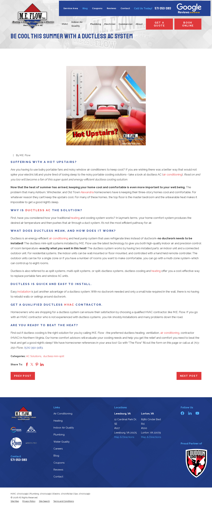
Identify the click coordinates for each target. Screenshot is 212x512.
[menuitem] (15, 501)
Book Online (188, 24)
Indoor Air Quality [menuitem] (77, 24)
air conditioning (172, 174)
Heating (58, 420)
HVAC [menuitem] (65, 24)
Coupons (97, 8)
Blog (85, 8)
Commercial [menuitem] (125, 24)
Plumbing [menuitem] (95, 24)
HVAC (69, 304)
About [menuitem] (139, 24)
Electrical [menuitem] (109, 24)
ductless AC (38, 210)
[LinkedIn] (190, 413)
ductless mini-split (53, 356)
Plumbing (59, 434)
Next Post (189, 375)
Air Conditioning (62, 413)
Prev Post (22, 375)
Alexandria (87, 192)
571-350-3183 (163, 8)
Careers (58, 448)
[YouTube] (197, 413)
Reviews (111, 8)
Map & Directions (124, 437)
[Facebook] (182, 413)
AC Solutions (33, 356)
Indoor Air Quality (63, 427)
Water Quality (61, 441)
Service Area (70, 8)
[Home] (33, 16)
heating (75, 217)
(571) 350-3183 (33, 347)
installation (24, 291)
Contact (125, 8)
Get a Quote (159, 24)
